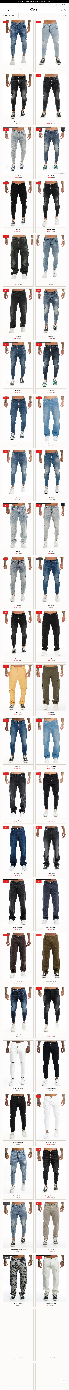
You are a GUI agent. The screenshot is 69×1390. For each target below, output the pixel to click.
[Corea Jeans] (18, 688)
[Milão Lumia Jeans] (51, 1225)
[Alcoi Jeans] (18, 204)
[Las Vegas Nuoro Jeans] (18, 1332)
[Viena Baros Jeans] (18, 902)
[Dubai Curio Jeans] (51, 1117)
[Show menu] (3, 10)
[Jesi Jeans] (18, 258)
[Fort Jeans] (18, 312)
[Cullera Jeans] (51, 526)
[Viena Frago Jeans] (18, 849)
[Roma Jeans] (51, 150)
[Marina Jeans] (18, 473)
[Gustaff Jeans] (51, 849)
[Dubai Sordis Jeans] (18, 1117)
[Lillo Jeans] (51, 473)
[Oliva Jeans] (18, 634)
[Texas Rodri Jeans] (51, 956)
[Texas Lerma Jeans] (51, 902)
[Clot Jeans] (51, 419)
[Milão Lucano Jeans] (51, 1332)
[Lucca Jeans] (18, 365)
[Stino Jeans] (51, 365)
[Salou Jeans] (18, 580)
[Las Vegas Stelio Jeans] (51, 1278)
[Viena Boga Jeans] (18, 795)
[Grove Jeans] (51, 688)
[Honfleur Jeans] (51, 43)
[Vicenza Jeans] (51, 204)
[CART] (65, 10)
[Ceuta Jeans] (51, 634)
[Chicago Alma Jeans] (51, 795)
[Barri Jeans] (51, 580)
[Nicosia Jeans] (18, 97)
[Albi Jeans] (18, 43)
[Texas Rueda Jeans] (18, 956)
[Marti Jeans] (18, 419)
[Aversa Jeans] (51, 97)
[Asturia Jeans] (51, 258)
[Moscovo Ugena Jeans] (51, 1010)
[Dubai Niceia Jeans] (51, 1064)
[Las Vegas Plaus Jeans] (18, 1278)
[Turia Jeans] (18, 526)
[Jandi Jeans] (18, 150)
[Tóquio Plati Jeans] (18, 1171)
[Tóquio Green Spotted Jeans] (18, 1225)
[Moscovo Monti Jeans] (18, 1010)
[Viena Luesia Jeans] (51, 741)
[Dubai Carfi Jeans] (18, 1064)
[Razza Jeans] (51, 312)
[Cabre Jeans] (18, 741)
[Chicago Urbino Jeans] (51, 1171)
